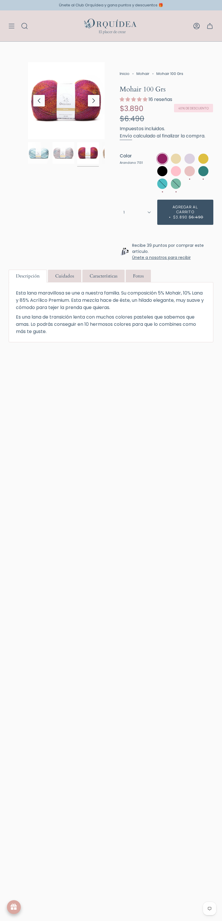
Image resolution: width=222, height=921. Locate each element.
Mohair (142, 73)
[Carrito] (210, 26)
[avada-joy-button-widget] (14, 907)
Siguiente (93, 100)
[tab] (28, 276)
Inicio (125, 73)
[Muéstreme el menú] (11, 26)
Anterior (39, 100)
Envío (126, 136)
